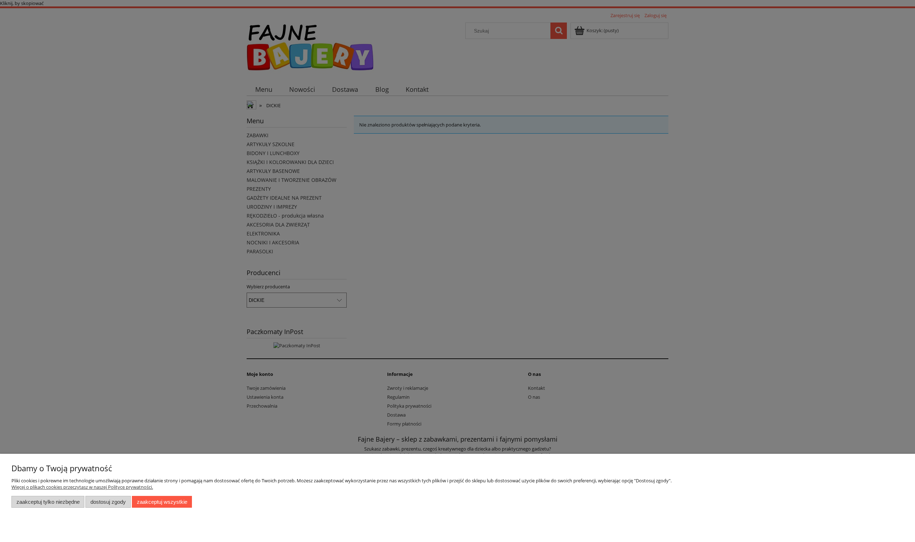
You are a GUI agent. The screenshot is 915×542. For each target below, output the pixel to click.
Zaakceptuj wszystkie (162, 502)
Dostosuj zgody (108, 502)
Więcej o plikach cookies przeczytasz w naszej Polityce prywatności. (82, 487)
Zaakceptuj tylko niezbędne (48, 502)
